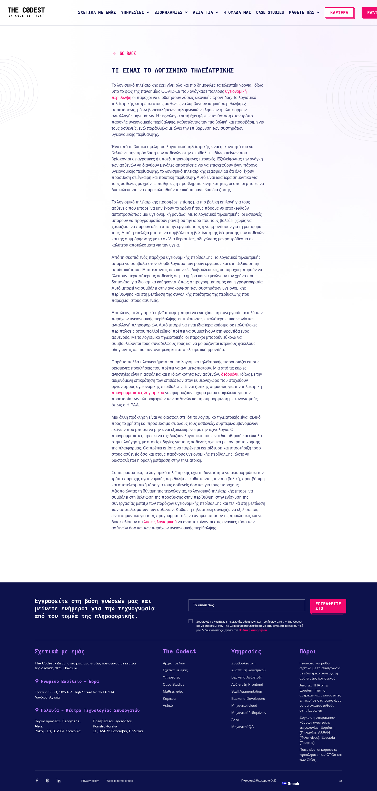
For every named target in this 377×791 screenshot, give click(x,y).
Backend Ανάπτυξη (246, 677)
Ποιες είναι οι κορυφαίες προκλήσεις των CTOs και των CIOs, (321, 754)
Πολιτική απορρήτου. (253, 630)
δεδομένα (229, 374)
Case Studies (173, 684)
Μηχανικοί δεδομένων (248, 713)
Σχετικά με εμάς (175, 670)
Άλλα (235, 720)
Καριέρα (169, 698)
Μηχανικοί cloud (244, 705)
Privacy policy (90, 780)
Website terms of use (119, 780)
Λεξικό (168, 705)
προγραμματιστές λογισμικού (138, 393)
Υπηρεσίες (171, 677)
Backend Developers (248, 698)
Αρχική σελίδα (174, 663)
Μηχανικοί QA (242, 727)
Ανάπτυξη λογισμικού (248, 670)
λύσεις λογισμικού (160, 522)
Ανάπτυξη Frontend (247, 684)
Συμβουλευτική (243, 663)
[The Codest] (26, 15)
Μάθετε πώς (173, 691)
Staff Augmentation (246, 691)
